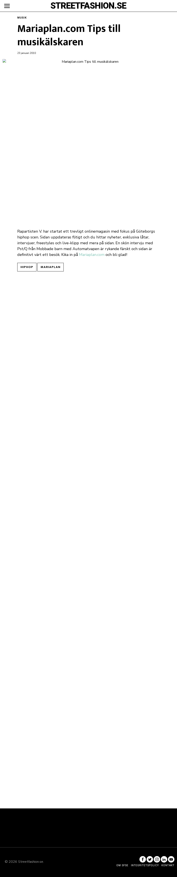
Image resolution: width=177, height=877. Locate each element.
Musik (22, 17)
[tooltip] (142, 859)
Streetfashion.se (30, 861)
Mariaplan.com (91, 254)
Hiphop (27, 267)
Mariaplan (50, 267)
